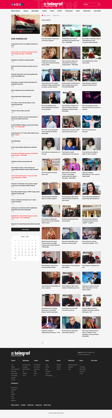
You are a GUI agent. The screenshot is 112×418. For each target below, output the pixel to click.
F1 (80, 364)
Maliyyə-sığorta (26, 369)
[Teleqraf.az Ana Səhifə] (53, 4)
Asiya (46, 369)
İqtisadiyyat (35, 11)
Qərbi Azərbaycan (15, 369)
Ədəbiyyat (70, 367)
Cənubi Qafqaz (48, 375)
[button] (20, 32)
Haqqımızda (38, 405)
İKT (23, 371)
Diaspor (13, 367)
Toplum (44, 11)
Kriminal (59, 367)
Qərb (12, 396)
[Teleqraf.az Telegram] (20, 4)
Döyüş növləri (83, 369)
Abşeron (13, 394)
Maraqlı (58, 369)
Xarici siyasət (14, 373)
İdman (78, 11)
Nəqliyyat (25, 373)
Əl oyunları (82, 371)
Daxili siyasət (14, 375)
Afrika (46, 364)
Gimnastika (82, 367)
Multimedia (86, 11)
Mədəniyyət (69, 11)
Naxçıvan (13, 400)
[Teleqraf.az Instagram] (15, 4)
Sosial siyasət (37, 364)
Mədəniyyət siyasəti (72, 364)
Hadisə (60, 11)
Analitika (13, 379)
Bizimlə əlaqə (47, 405)
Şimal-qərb (13, 389)
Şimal (12, 392)
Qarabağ (13, 377)
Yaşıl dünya (36, 369)
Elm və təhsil (37, 367)
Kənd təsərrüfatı (26, 364)
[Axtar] (99, 4)
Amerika (47, 367)
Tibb (35, 371)
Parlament (13, 371)
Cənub (12, 398)
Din (35, 375)
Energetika (25, 367)
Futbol (81, 373)
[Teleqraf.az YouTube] (17, 4)
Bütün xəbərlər (15, 11)
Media (35, 373)
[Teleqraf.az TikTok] (23, 4)
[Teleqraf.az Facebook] (12, 4)
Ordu (12, 364)
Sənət (69, 369)
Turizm (24, 375)
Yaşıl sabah (97, 11)
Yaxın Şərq (47, 371)
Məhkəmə (59, 364)
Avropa (47, 373)
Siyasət (26, 11)
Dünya (52, 11)
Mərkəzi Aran (14, 387)
